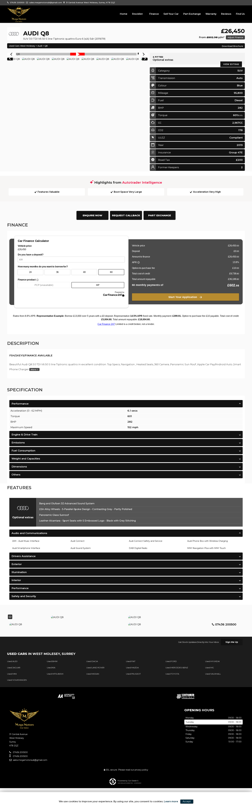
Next (144, 59)
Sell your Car (171, 14)
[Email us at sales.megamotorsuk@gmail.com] (10, 617)
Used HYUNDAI (212, 661)
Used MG (209, 667)
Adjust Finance (235, 37)
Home (123, 14)
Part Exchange (192, 14)
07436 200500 (16, 2)
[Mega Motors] (18, 14)
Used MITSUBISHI (55, 674)
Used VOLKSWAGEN (17, 680)
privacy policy (141, 769)
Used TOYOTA (172, 674)
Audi (39, 46)
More (34, 369)
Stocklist (137, 14)
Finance (154, 14)
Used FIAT (130, 661)
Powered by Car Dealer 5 (128, 781)
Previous (9, 59)
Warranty (210, 14)
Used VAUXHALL (213, 674)
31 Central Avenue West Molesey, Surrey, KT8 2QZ (90, 2)
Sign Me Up (231, 642)
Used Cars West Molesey (22, 46)
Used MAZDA (132, 667)
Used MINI (12, 674)
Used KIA (51, 667)
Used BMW (52, 661)
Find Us (240, 14)
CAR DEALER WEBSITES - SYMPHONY (129, 783)
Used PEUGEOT (133, 674)
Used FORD (171, 661)
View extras (231, 64)
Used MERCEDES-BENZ (177, 667)
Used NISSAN (92, 674)
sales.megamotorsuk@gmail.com (45, 2)
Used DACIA (92, 661)
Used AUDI (12, 661)
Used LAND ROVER (95, 667)
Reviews (226, 14)
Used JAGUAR (13, 667)
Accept (187, 801)
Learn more (171, 801)
